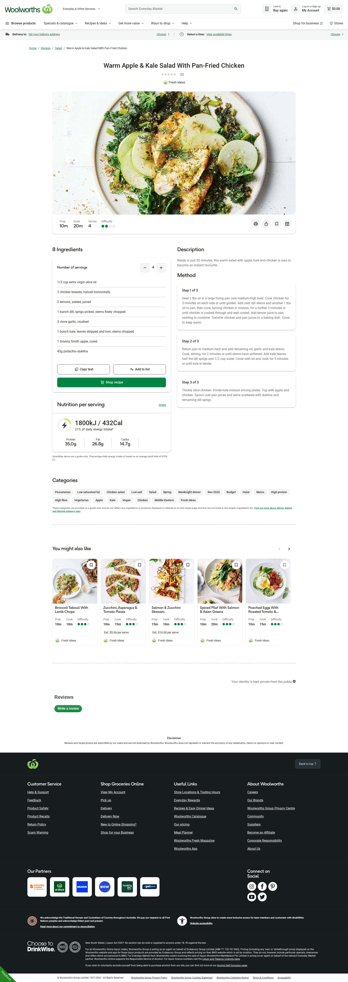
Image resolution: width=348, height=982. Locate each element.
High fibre (61, 500)
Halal (246, 492)
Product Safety (38, 808)
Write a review (70, 709)
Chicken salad (116, 492)
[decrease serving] (145, 268)
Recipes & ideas (96, 23)
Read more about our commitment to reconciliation (67, 926)
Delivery (106, 808)
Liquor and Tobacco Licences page (221, 959)
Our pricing (182, 824)
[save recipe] (276, 223)
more (162, 405)
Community (255, 816)
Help (185, 23)
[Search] (235, 8)
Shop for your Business (117, 832)
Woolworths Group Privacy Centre (271, 808)
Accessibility (284, 977)
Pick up (106, 800)
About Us (253, 849)
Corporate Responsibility (264, 840)
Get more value (129, 23)
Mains (260, 492)
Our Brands (255, 800)
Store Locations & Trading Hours (197, 792)
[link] (174, 74)
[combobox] (183, 9)
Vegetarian (81, 500)
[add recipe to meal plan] (287, 223)
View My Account (113, 792)
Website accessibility (201, 923)
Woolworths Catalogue (190, 816)
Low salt (137, 492)
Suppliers (254, 824)
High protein (279, 492)
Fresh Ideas (177, 82)
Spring (167, 492)
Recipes (46, 48)
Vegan (126, 500)
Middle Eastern (164, 500)
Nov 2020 (214, 492)
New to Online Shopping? (119, 824)
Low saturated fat (88, 492)
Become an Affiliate (261, 832)
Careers (252, 792)
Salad (58, 48)
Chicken (143, 500)
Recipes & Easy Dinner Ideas (194, 808)
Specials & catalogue (59, 23)
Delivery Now (110, 816)
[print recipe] (255, 223)
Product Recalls (38, 816)
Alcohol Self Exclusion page (232, 965)
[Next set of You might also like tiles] (289, 549)
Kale (113, 500)
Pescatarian (62, 492)
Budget (231, 492)
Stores (338, 23)
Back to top (306, 763)
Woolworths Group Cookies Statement (192, 977)
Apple (99, 500)
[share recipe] (266, 223)
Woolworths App (185, 849)
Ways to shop (160, 23)
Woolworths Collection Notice (232, 977)
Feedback (34, 800)
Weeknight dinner (189, 492)
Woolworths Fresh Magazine (194, 840)
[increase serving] (161, 268)
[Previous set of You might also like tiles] (279, 549)
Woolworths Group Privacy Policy (149, 977)
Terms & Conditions (263, 977)
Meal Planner (183, 832)
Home (32, 48)
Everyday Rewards (187, 800)
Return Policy (36, 824)
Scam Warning (37, 832)
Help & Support (38, 792)
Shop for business (306, 23)
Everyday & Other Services (79, 8)
